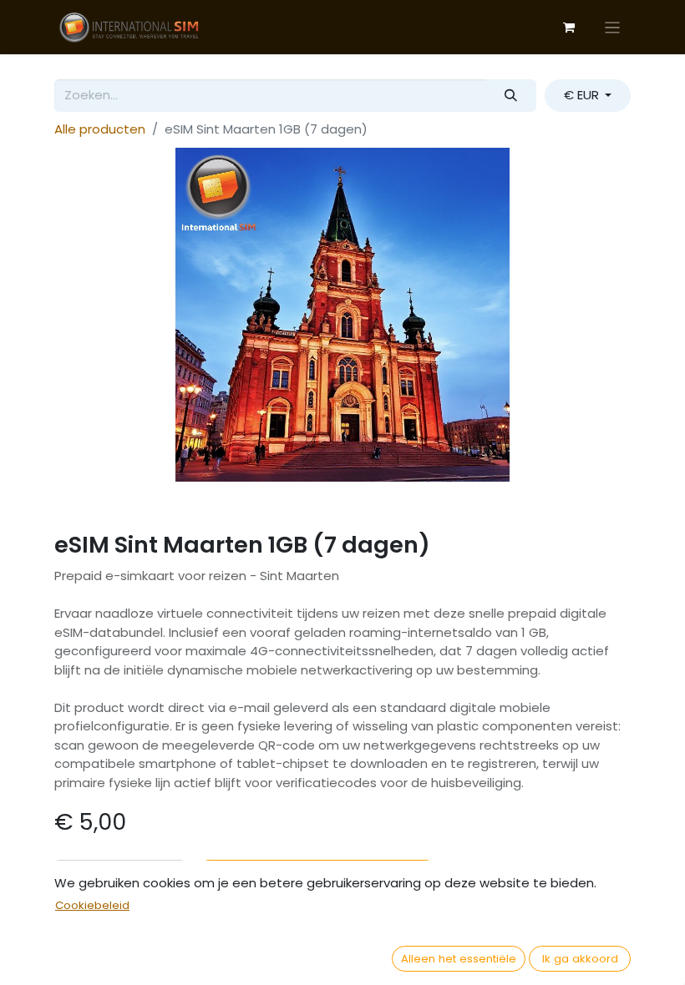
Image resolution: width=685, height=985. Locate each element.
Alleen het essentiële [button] (458, 959)
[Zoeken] (511, 95)
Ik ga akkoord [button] (580, 959)
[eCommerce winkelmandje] (569, 27)
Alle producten (99, 129)
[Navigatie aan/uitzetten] (613, 27)
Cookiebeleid (92, 905)
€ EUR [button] (583, 95)
